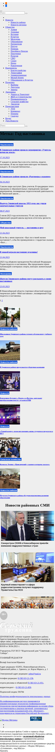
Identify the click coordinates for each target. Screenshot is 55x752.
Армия (14, 29)
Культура (15, 37)
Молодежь (15, 39)
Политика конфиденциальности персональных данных (25, 696)
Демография (16, 73)
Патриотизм (16, 44)
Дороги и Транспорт (20, 94)
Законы (14, 89)
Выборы (14, 85)
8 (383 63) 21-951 (35, 683)
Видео (8, 118)
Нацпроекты (11, 68)
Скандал (14, 116)
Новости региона (18, 25)
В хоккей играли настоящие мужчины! (19, 252)
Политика (9, 82)
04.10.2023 (5, 182)
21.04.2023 (5, 233)
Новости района (18, 22)
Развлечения (16, 65)
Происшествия (12, 106)
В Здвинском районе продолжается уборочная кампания (22, 367)
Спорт (13, 61)
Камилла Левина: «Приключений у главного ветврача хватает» (25, 464)
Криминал (15, 111)
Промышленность (19, 99)
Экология (15, 104)
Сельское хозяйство (19, 101)
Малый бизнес (17, 77)
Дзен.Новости (11, 121)
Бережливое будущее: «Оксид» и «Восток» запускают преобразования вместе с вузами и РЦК (21, 399)
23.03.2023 (5, 286)
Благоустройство (18, 70)
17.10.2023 (5, 157)
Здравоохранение (19, 75)
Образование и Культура (22, 80)
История (14, 34)
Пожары (14, 113)
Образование (17, 41)
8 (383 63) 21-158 (25, 678)
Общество (10, 27)
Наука (13, 63)
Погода (14, 46)
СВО (13, 58)
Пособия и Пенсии (19, 51)
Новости (9, 20)
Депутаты (15, 87)
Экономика (10, 92)
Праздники (16, 53)
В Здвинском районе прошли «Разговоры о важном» (25, 176)
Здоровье (15, 32)
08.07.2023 (5, 211)
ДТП (13, 109)
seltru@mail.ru (34, 674)
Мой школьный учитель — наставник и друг (22, 228)
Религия (14, 56)
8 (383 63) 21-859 (23, 687)
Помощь (14, 49)
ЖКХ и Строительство (21, 97)
